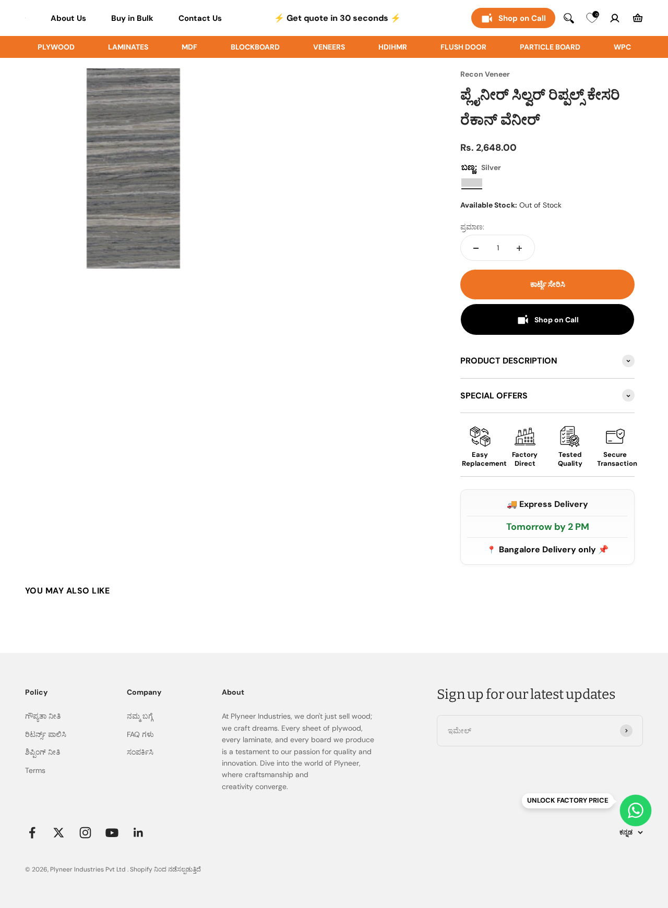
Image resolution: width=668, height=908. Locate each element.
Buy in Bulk (132, 18)
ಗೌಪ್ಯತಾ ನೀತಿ (43, 716)
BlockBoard (255, 47)
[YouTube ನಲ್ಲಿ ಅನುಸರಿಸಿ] (112, 833)
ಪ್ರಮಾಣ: (472, 227)
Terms (35, 770)
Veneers (329, 47)
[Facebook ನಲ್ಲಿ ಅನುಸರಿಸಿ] (32, 833)
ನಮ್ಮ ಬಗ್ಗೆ (140, 716)
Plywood (56, 47)
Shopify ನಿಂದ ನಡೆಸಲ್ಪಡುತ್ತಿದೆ (165, 869)
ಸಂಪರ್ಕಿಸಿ (140, 752)
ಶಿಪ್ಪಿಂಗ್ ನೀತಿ (42, 752)
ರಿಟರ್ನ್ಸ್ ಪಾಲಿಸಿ (45, 734)
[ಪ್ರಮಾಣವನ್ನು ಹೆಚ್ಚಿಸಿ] (519, 248)
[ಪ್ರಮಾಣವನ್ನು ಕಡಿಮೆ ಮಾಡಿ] (476, 248)
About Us (68, 18)
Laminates (128, 47)
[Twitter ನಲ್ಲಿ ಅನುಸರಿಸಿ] (59, 833)
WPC (622, 47)
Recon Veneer (485, 74)
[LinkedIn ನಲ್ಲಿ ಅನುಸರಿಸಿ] (139, 833)
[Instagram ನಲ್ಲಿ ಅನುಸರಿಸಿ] (85, 833)
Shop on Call (522, 18)
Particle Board (550, 47)
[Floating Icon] (635, 810)
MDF (189, 47)
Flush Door (463, 47)
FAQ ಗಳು (140, 734)
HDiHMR (392, 47)
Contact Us (200, 18)
